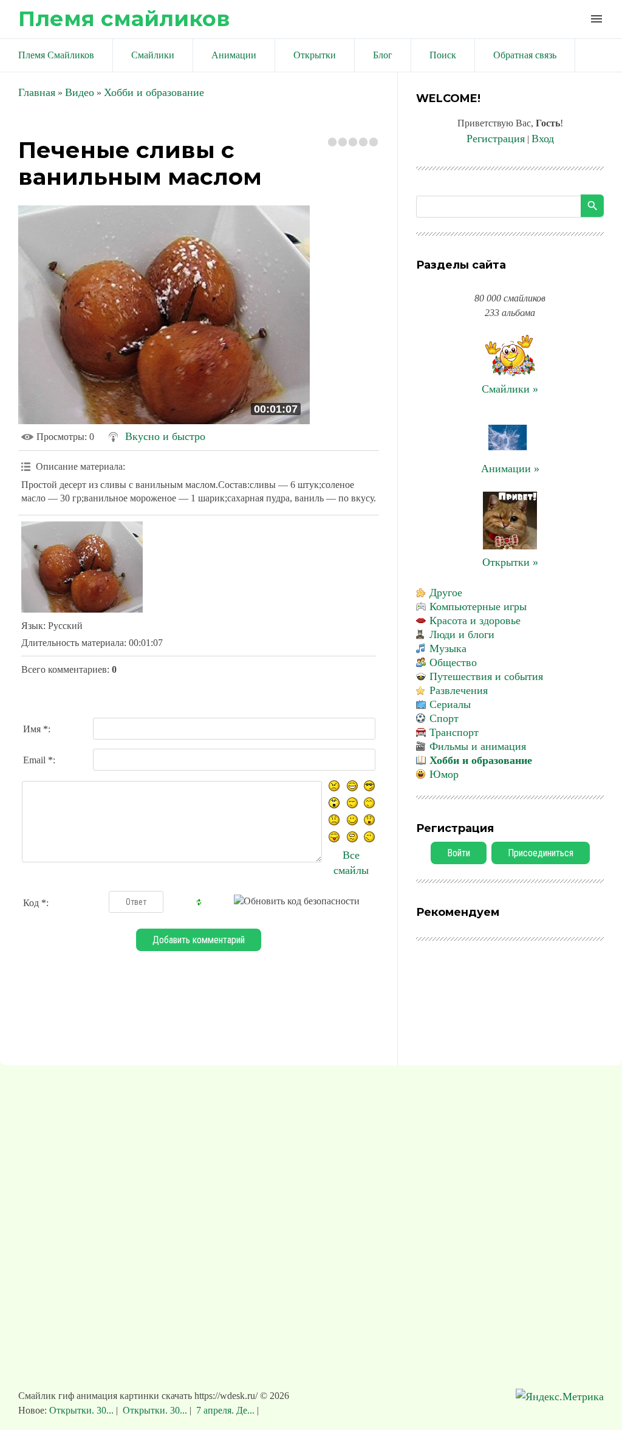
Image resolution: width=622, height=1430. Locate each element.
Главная (36, 92)
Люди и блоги (461, 634)
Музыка (447, 648)
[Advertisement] (311, 1233)
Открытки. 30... (82, 1410)
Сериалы (450, 704)
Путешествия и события (486, 676)
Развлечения (458, 690)
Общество (453, 662)
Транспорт (454, 732)
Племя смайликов (124, 18)
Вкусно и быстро (165, 436)
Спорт (444, 718)
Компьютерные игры (478, 606)
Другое (445, 592)
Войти (458, 853)
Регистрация (495, 138)
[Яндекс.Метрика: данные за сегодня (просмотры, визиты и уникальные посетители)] (560, 1397)
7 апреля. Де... (225, 1410)
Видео (79, 92)
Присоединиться (540, 853)
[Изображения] (82, 567)
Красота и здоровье (475, 620)
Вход (542, 138)
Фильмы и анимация (477, 746)
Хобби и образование (154, 92)
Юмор (444, 774)
